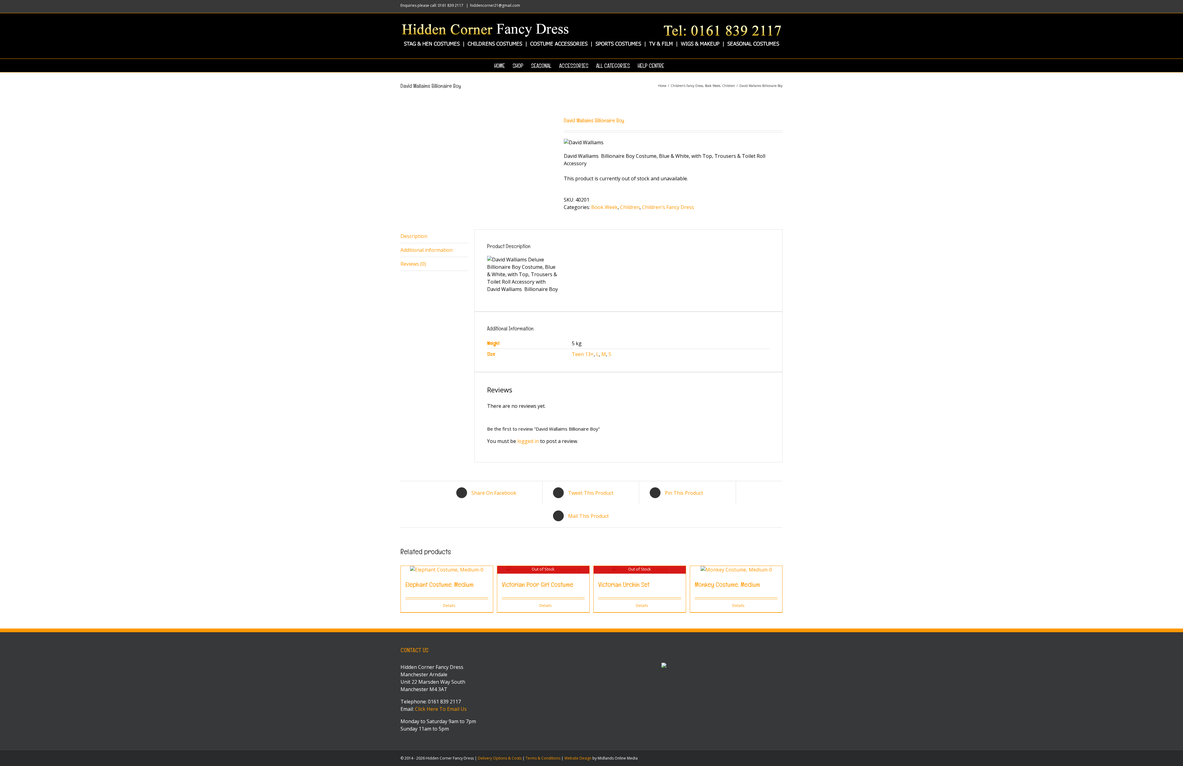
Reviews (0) (413, 263)
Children (630, 207)
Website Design (578, 758)
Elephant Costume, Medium (439, 584)
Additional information (426, 250)
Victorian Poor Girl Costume (537, 584)
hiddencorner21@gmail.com (495, 5)
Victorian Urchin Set (623, 584)
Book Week (604, 207)
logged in (528, 441)
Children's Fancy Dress (668, 207)
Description (413, 236)
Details (449, 605)
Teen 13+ (583, 354)
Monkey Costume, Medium (727, 584)
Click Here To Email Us (441, 709)
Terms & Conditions (543, 758)
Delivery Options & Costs (500, 758)
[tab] (434, 236)
